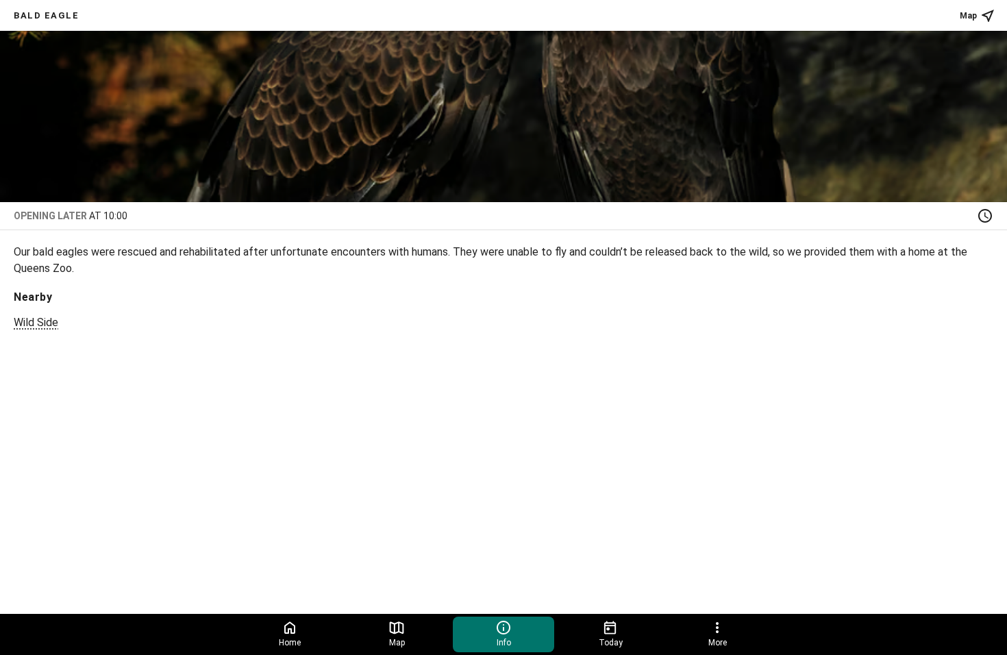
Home (290, 642)
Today (611, 642)
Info (504, 642)
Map (968, 16)
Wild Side (36, 322)
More (717, 642)
